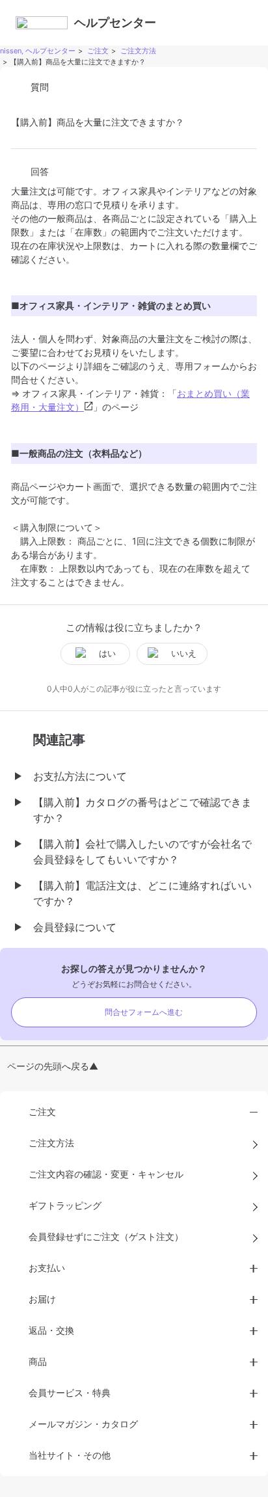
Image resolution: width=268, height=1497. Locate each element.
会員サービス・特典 (70, 1392)
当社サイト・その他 (70, 1455)
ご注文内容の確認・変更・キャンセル (106, 1174)
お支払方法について (80, 776)
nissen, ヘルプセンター (37, 50)
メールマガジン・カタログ (83, 1423)
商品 (38, 1361)
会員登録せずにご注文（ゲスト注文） (106, 1236)
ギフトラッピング (65, 1205)
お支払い (47, 1267)
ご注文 (98, 50)
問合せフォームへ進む (144, 1012)
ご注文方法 (138, 50)
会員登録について (74, 927)
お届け (42, 1298)
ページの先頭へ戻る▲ (52, 1066)
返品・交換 (51, 1330)
